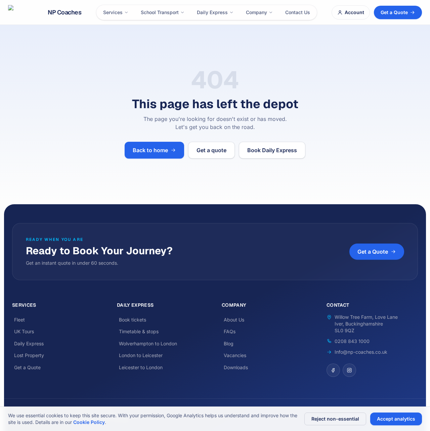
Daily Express (212, 12)
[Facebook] (333, 370)
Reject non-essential (335, 419)
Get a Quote (394, 12)
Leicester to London (141, 367)
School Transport (160, 12)
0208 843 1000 (352, 341)
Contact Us (297, 12)
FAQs (229, 331)
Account (354, 12)
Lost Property (29, 355)
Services (113, 12)
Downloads (236, 367)
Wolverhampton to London (148, 343)
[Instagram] (349, 370)
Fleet (19, 319)
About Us (234, 319)
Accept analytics (396, 419)
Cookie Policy (89, 422)
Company (256, 12)
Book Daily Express (272, 150)
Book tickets (132, 319)
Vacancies (235, 355)
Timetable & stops (139, 331)
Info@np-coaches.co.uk (361, 352)
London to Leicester (141, 355)
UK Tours (24, 331)
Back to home (150, 150)
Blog (228, 343)
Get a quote (211, 150)
